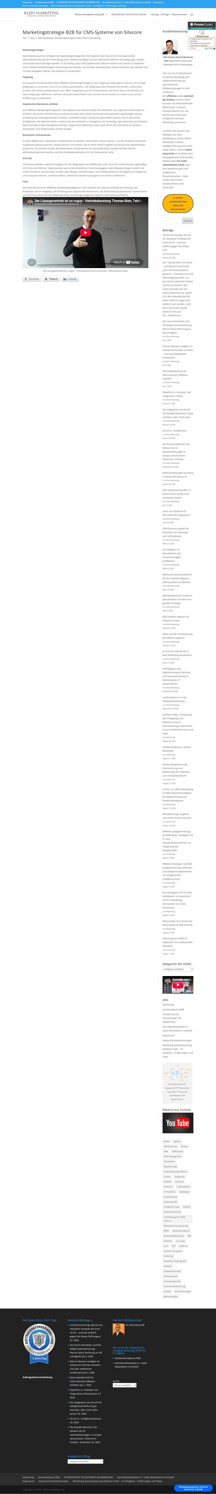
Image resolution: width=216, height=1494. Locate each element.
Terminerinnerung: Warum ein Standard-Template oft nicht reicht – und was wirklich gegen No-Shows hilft (177, 243)
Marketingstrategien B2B (68, 37)
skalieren (183, 1246)
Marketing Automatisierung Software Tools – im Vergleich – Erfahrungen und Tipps (89, 6)
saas (166, 1246)
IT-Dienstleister (183, 1186)
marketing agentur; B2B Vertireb (174, 1219)
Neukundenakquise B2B (127, 1358)
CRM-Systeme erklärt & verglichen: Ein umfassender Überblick (178, 942)
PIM (189, 1235)
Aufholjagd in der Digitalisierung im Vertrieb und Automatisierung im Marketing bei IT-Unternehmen (177, 676)
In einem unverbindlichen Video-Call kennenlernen (178, 203)
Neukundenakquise (181, 1230)
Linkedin (186, 1206)
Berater (184, 1146)
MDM (166, 1230)
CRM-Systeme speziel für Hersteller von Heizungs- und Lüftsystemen (176, 532)
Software (168, 1266)
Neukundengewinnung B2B (89, 14)
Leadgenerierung (172, 145)
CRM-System (177, 1151)
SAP (173, 1246)
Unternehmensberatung (174, 1286)
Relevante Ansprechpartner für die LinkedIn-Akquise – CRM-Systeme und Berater (177, 578)
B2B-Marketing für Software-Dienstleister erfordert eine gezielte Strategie (178, 599)
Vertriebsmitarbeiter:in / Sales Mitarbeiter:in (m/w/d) (126, 2)
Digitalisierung (170, 1166)
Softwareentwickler (172, 1271)
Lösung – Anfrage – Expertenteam (169, 14)
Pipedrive (168, 1241)
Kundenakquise (170, 1196)
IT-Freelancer (170, 1191)
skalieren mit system (173, 1251)
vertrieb (167, 1291)
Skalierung (27, 2)
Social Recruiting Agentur (175, 1261)
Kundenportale (170, 1202)
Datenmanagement (172, 1156)
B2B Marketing (45, 37)
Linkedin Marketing (172, 1212)
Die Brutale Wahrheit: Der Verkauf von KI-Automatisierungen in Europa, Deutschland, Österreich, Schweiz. (176, 452)
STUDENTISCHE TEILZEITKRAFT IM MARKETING (78, 2)
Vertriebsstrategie (183, 1291)
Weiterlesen (174, 315)
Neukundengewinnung (174, 1235)
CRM (166, 1151)
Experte (167, 1176)
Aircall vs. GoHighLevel (174, 430)
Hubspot (167, 1181)
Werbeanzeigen (171, 1296)
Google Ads (180, 1176)
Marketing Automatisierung (176, 1225)
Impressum (158, 2)
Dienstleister (169, 1161)
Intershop (179, 1181)
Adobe (167, 1141)
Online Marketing (91, 37)
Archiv (116, 1381)
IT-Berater (168, 1186)
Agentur (177, 1141)
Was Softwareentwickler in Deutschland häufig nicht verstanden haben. (177, 494)
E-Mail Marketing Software (175, 1171)
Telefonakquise (170, 1276)
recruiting (180, 1241)
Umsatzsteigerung (172, 1281)
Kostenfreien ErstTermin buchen (129, 14)
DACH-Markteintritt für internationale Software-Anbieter (175, 375)
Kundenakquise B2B (44, 2)
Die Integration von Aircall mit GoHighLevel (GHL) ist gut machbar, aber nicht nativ (178, 413)
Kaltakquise (184, 1191)
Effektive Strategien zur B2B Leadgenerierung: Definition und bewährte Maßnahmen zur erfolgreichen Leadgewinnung (177, 871)
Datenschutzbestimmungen (35, 6)
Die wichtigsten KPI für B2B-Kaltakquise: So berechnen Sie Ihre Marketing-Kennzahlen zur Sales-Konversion (177, 900)
